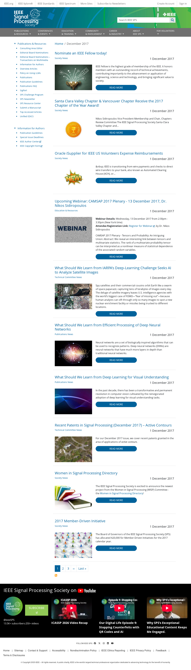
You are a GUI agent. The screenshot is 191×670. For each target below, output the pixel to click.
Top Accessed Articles (31, 112)
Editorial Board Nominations (34, 52)
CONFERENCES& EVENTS (45, 32)
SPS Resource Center (30, 103)
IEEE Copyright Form (30, 145)
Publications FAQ (28, 86)
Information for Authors (32, 64)
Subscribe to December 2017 (56, 575)
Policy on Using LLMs (30, 73)
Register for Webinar (140, 226)
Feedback (161, 650)
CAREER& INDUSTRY (115, 32)
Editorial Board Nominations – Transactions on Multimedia (35, 58)
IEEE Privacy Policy (140, 650)
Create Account (165, 3)
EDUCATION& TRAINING (68, 32)
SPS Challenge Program (31, 94)
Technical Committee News (68, 277)
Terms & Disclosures (14, 655)
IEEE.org (8, 3)
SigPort (23, 90)
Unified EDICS (27, 116)
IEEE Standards (46, 3)
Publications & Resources (32, 43)
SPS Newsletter (27, 99)
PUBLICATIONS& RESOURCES (21, 32)
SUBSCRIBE (36, 608)
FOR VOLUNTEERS (165, 30)
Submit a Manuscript (30, 107)
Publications (26, 77)
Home (59, 44)
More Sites (87, 3)
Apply (172, 20)
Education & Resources (66, 210)
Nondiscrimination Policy (83, 650)
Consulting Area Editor (31, 48)
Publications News (64, 334)
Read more (116, 87)
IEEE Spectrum (67, 3)
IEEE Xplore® (25, 3)
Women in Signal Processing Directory (121, 493)
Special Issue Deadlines (32, 137)
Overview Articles (28, 68)
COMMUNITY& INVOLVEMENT (94, 32)
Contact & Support (37, 650)
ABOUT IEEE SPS (137, 32)
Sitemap (18, 650)
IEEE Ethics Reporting (113, 650)
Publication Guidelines (31, 81)
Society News (61, 58)
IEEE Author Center (29, 141)
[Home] (27, 11)
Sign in (183, 3)
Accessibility (58, 650)
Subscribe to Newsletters (111, 3)
